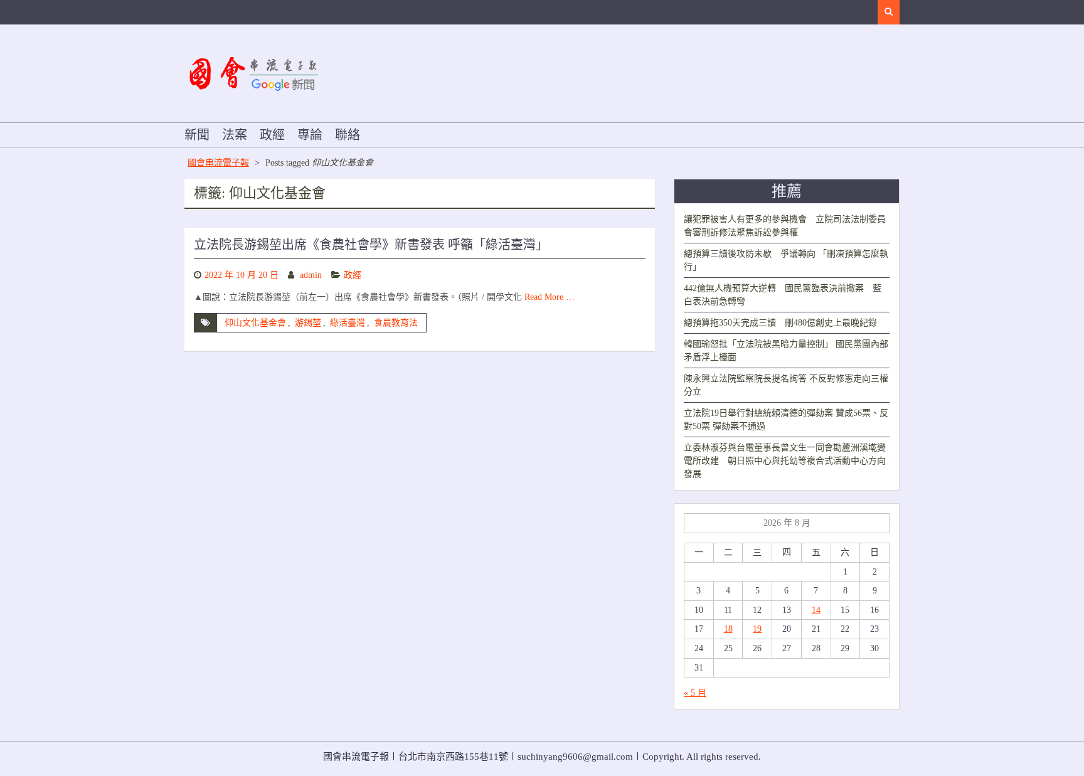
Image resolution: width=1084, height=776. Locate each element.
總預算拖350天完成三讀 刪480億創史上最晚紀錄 (780, 322)
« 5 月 (695, 693)
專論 (309, 135)
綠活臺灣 (347, 322)
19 (757, 629)
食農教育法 (396, 322)
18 (728, 629)
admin (311, 275)
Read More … (549, 297)
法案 (234, 135)
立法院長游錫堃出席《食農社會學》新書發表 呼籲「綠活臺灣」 (371, 245)
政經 (272, 135)
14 (816, 610)
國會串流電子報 (218, 162)
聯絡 (347, 135)
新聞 (197, 135)
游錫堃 (308, 322)
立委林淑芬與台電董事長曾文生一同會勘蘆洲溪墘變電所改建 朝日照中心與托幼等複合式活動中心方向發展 (785, 461)
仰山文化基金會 (255, 322)
